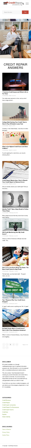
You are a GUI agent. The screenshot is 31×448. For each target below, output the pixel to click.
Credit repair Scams (8, 409)
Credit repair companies (9, 405)
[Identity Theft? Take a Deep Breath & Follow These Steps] (15, 199)
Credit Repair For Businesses (10, 407)
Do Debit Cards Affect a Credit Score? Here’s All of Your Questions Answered (13, 329)
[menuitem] (22, 3)
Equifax (4, 414)
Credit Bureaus (6, 400)
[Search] (22, 3)
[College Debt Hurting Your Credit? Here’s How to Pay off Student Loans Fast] (15, 112)
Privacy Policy (6, 432)
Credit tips (5, 412)
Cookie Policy (5, 435)
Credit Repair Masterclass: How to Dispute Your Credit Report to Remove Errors (14, 181)
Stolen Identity (6, 417)
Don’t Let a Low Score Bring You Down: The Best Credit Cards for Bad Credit (15, 268)
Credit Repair (6, 402)
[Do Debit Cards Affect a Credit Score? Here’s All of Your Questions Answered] (15, 318)
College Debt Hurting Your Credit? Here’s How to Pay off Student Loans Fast (14, 123)
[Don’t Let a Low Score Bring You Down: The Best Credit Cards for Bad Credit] (15, 256)
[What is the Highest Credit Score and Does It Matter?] (15, 138)
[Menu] (26, 3)
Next (27, 38)
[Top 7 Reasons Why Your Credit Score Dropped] (15, 289)
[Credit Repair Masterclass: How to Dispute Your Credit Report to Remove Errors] (15, 170)
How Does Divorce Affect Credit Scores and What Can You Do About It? (15, 37)
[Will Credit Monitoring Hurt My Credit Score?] (15, 224)
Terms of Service (6, 429)
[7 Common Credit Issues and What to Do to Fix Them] (15, 82)
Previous (3, 38)
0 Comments (5, 95)
